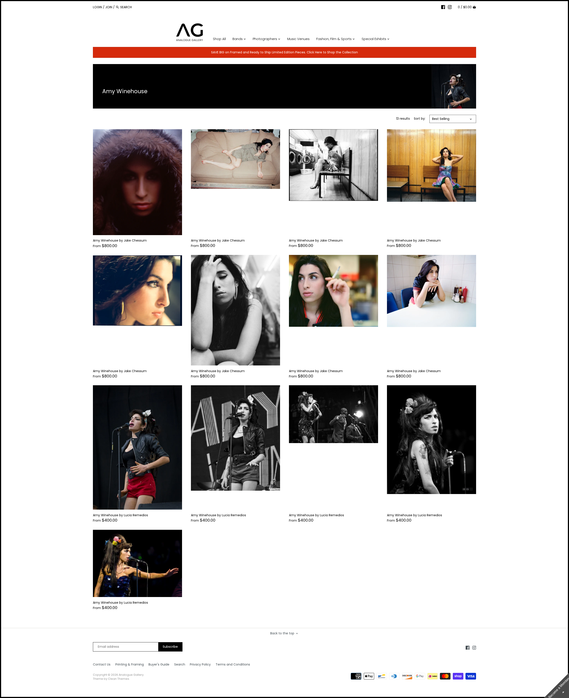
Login (97, 7)
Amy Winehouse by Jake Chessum (120, 240)
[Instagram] (450, 7)
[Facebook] (443, 7)
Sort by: (419, 119)
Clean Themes (118, 679)
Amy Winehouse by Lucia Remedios (120, 515)
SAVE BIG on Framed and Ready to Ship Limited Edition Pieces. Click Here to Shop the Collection (284, 52)
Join (108, 7)
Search (179, 664)
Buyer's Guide (158, 664)
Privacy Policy (200, 664)
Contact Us (101, 664)
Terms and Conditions (233, 664)
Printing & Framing (129, 664)
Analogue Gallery (131, 675)
